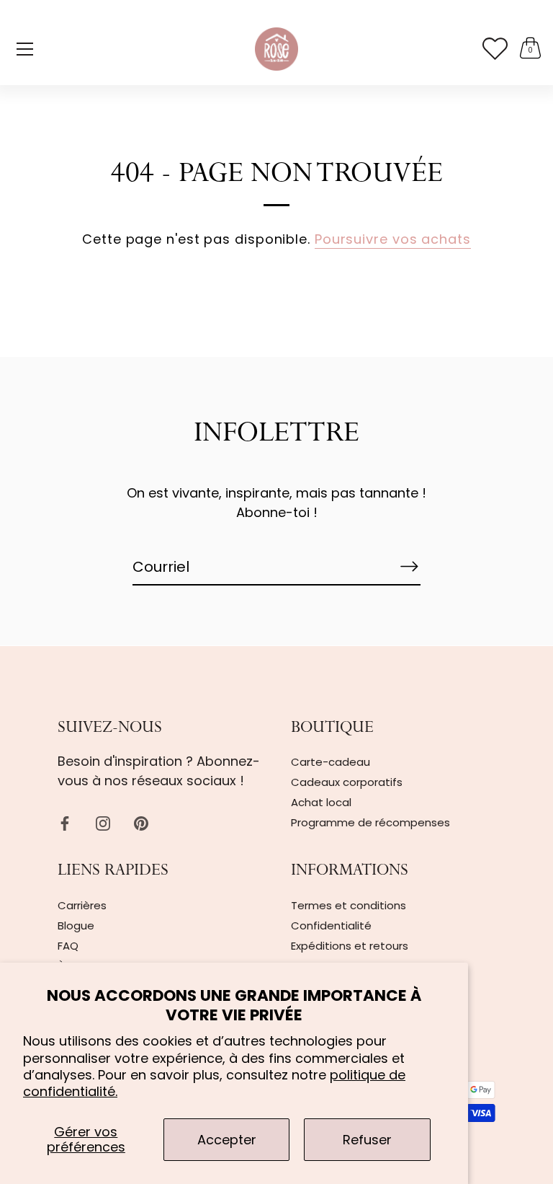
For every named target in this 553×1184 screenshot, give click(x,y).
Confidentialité (331, 925)
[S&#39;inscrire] (409, 566)
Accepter (226, 1140)
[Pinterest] (141, 822)
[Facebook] (65, 822)
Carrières (82, 905)
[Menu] (25, 49)
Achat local (321, 802)
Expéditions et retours (349, 945)
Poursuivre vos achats (393, 239)
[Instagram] (103, 822)
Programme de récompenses (370, 822)
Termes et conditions (348, 905)
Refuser (367, 1140)
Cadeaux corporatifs (347, 782)
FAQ (68, 945)
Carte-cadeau (330, 761)
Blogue (76, 925)
